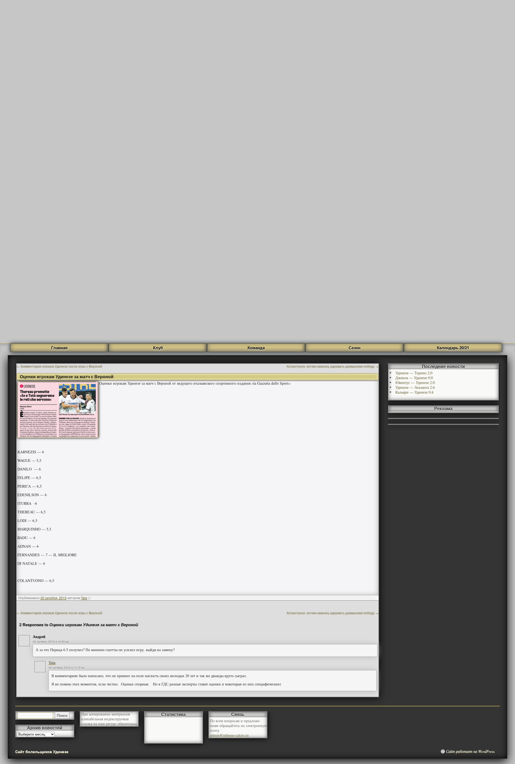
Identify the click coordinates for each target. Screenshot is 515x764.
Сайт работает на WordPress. (470, 751)
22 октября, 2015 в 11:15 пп (66, 667)
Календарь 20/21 (453, 348)
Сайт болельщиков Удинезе (41, 751)
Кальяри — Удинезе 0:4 (414, 392)
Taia (84, 597)
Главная (59, 348)
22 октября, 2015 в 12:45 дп (51, 641)
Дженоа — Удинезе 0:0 (414, 377)
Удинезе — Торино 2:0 (413, 372)
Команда (256, 348)
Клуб (158, 348)
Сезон (354, 348)
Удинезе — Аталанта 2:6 (415, 387)
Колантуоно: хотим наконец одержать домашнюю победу (332, 366)
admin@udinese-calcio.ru (229, 735)
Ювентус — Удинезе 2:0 (415, 382)
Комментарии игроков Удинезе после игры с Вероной (59, 366)
